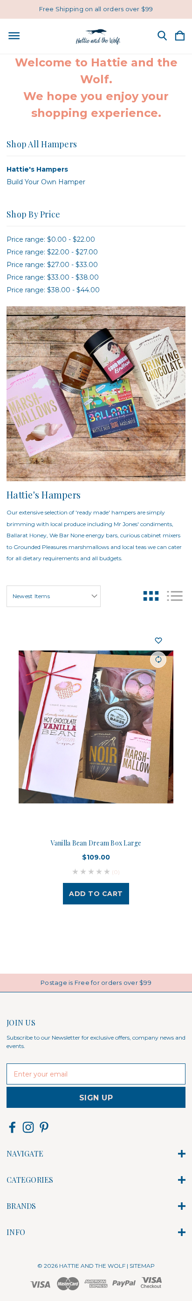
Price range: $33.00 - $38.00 (53, 277)
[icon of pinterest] (44, 1127)
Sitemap (142, 1265)
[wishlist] (158, 641)
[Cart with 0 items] (180, 36)
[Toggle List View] (174, 596)
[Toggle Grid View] (151, 596)
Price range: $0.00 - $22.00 (51, 239)
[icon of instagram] (28, 1127)
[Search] (162, 36)
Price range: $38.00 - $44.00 (53, 290)
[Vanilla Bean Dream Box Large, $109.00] (96, 727)
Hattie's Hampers (37, 169)
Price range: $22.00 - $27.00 (52, 252)
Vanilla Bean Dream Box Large (96, 842)
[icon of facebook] (12, 1127)
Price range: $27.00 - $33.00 (52, 264)
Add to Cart (96, 893)
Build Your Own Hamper (46, 182)
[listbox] (53, 596)
